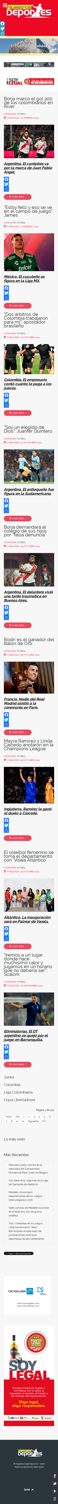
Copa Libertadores (19, 1100)
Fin (44, 1121)
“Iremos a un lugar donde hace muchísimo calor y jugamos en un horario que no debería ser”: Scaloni (28, 964)
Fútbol (21, 114)
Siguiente (33, 1121)
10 (22, 1121)
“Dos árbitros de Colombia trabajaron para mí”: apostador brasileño (26, 320)
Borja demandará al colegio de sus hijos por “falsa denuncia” (25, 530)
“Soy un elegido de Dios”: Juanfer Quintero (28, 429)
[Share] (29, 33)
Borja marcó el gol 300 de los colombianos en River (28, 102)
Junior (9, 1077)
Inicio (9, 1116)
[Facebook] (29, 23)
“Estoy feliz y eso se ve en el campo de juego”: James (28, 211)
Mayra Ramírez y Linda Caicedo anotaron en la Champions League (28, 744)
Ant (17, 1116)
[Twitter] (29, 28)
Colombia (12, 1085)
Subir (27, 1489)
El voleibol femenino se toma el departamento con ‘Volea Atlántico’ (29, 856)
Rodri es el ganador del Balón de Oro (29, 641)
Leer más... (18, 197)
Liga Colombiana (18, 1092)
